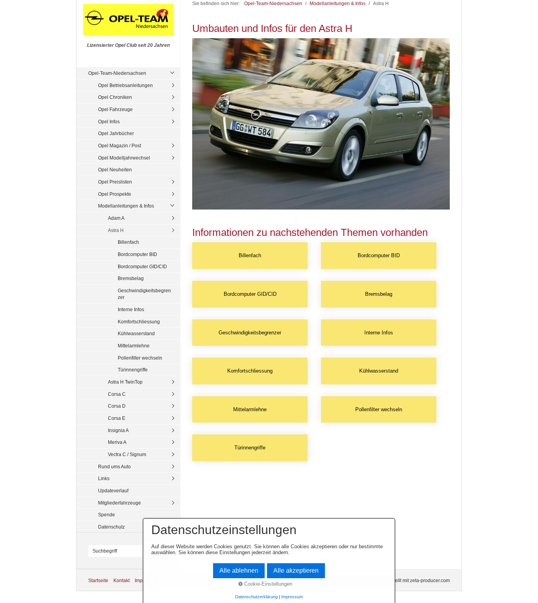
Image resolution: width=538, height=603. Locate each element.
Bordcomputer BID (137, 254)
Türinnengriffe (133, 369)
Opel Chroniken (115, 97)
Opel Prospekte (114, 194)
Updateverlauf (113, 490)
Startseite (98, 580)
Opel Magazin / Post (119, 145)
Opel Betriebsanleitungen (125, 85)
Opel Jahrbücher (116, 133)
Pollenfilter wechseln (140, 357)
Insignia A (118, 430)
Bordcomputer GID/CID (142, 266)
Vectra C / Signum (127, 454)
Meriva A (117, 442)
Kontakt (121, 580)
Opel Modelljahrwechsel (124, 157)
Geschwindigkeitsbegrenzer (144, 294)
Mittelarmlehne (134, 345)
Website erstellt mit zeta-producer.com (409, 580)
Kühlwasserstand (136, 333)
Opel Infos (109, 121)
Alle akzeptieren (296, 570)
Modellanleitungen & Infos (126, 205)
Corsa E (116, 418)
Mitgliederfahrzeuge (119, 502)
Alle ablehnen (238, 570)
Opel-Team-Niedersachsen (117, 73)
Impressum (292, 596)
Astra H (116, 230)
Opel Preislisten (115, 181)
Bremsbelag (131, 278)
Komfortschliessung (139, 321)
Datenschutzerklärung (256, 596)
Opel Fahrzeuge (115, 109)
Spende (106, 514)
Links (103, 478)
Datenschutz (111, 526)
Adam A (116, 218)
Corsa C (117, 394)
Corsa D (117, 405)
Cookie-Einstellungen (267, 584)
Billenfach (128, 242)
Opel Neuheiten (115, 169)
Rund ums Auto (114, 466)
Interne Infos (131, 309)
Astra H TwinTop (125, 381)
